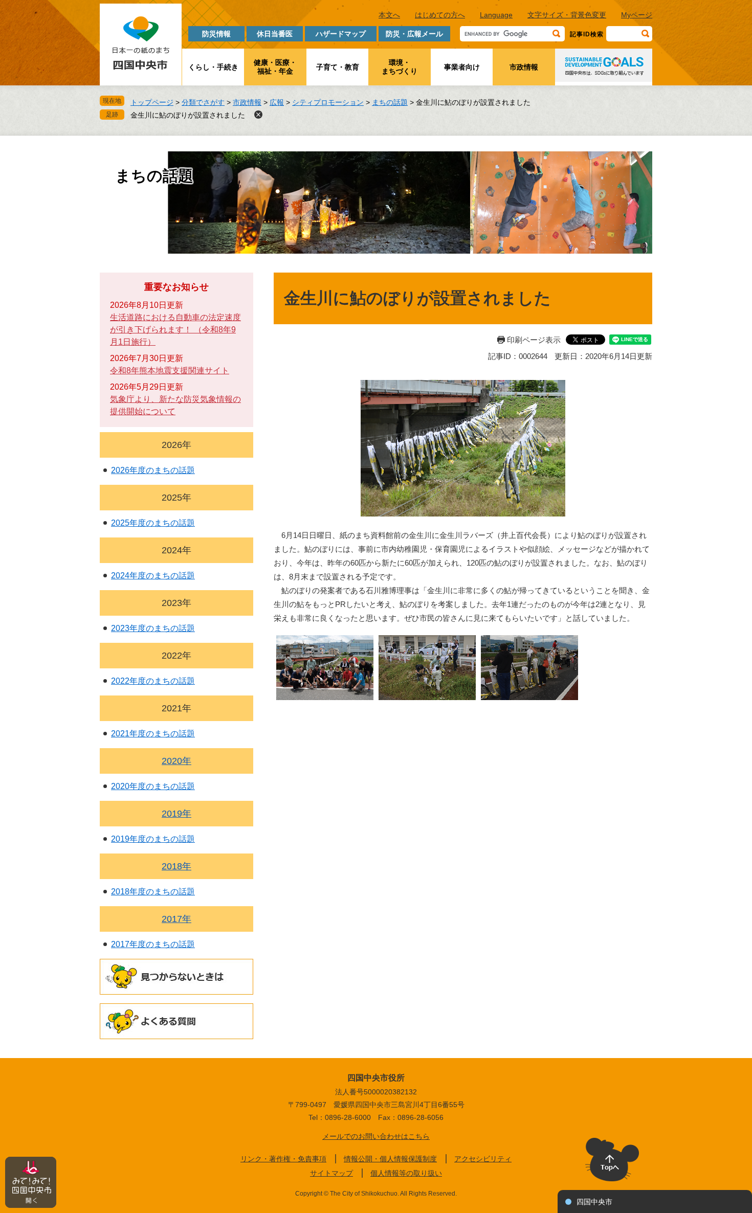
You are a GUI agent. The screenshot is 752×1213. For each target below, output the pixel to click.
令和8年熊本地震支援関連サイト (169, 370)
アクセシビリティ (483, 1159)
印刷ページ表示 (534, 339)
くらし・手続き (213, 67)
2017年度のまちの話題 (153, 944)
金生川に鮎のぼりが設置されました (187, 115)
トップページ (151, 102)
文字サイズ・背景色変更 (566, 15)
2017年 (176, 919)
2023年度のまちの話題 (153, 628)
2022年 (176, 655)
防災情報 (216, 34)
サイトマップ (331, 1173)
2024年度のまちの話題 (153, 575)
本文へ (389, 15)
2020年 (176, 761)
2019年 (176, 813)
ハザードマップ (341, 34)
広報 (277, 102)
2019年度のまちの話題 (153, 839)
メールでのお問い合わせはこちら (376, 1136)
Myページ (636, 15)
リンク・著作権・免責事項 (283, 1159)
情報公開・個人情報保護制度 (390, 1159)
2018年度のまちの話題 (153, 891)
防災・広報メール (414, 34)
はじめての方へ (440, 15)
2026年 (176, 445)
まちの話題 (390, 102)
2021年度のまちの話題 (153, 733)
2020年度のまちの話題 (153, 786)
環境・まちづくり (399, 66)
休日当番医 (275, 34)
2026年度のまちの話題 (153, 470)
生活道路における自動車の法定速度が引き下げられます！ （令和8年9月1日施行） (175, 329)
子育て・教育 (337, 67)
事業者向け (462, 67)
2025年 (176, 497)
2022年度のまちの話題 (153, 681)
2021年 (176, 708)
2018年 (176, 866)
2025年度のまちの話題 (153, 523)
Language (496, 15)
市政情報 (524, 67)
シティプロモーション (328, 102)
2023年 (176, 603)
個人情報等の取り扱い (406, 1173)
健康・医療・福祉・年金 (275, 66)
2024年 (176, 550)
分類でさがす (203, 102)
